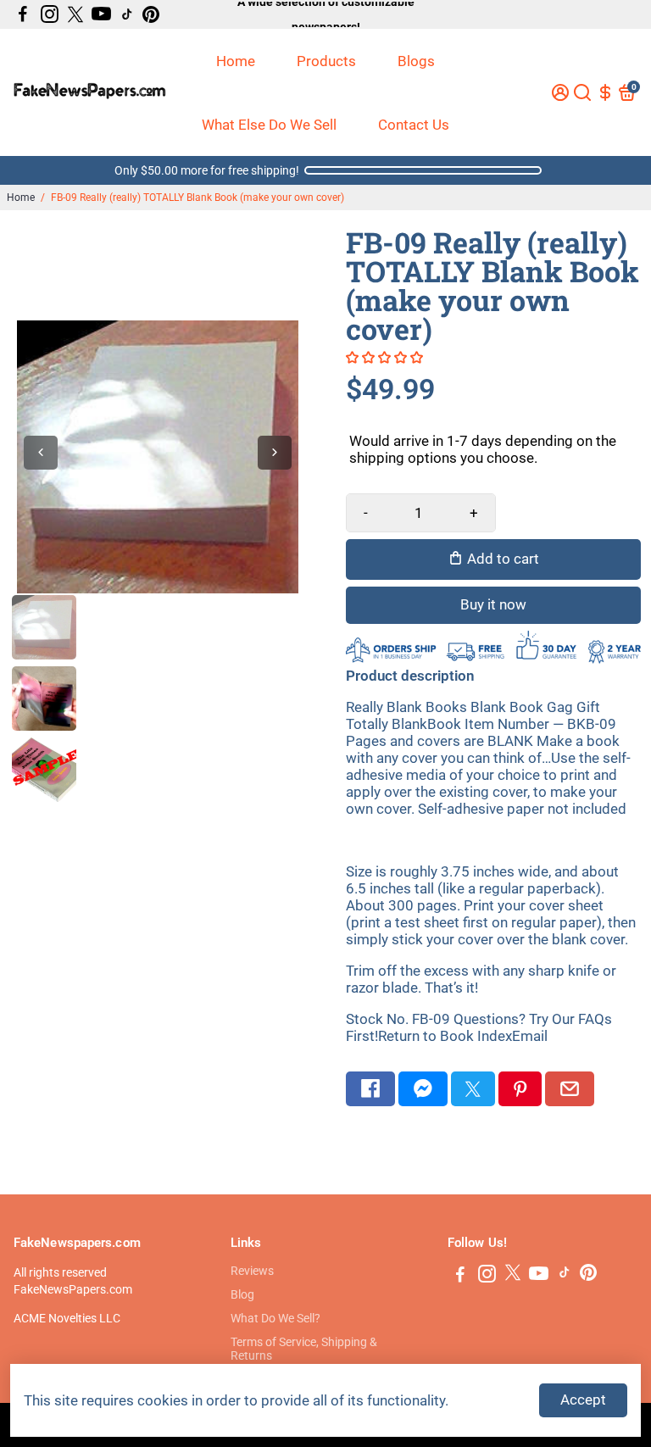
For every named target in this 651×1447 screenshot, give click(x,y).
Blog (242, 1294)
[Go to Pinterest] (150, 14)
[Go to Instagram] (49, 14)
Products (326, 61)
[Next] (275, 453)
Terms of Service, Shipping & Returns (304, 1348)
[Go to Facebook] (23, 14)
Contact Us (413, 124)
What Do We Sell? (275, 1318)
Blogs (416, 61)
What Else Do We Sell (269, 124)
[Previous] (41, 453)
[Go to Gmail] (569, 1089)
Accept (583, 1399)
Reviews (252, 1270)
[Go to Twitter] (75, 14)
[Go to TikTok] (127, 14)
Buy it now (493, 604)
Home (235, 61)
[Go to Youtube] (101, 14)
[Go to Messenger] (423, 1089)
